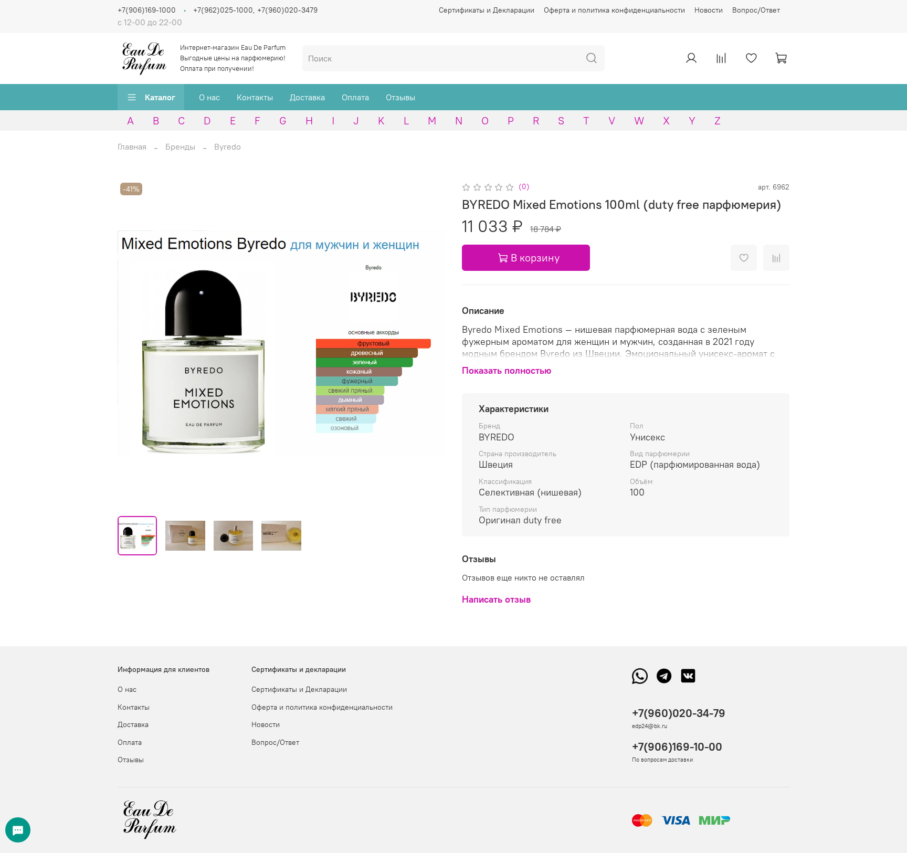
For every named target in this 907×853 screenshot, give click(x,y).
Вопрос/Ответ (756, 10)
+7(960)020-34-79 (678, 713)
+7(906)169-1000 (147, 10)
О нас (209, 97)
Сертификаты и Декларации (486, 10)
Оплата (355, 97)
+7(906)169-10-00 (677, 747)
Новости (708, 10)
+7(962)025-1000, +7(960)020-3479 (255, 10)
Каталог (160, 97)
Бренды (180, 146)
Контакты (255, 97)
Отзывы (400, 97)
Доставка (307, 97)
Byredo (227, 146)
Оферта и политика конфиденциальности (614, 10)
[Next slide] (428, 343)
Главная (132, 146)
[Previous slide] (134, 343)
